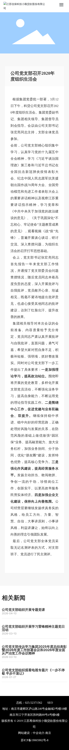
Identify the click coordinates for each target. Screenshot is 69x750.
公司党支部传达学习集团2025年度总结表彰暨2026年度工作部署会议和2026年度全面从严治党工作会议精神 (34, 650)
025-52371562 (33, 702)
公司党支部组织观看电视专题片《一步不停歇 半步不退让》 (33, 671)
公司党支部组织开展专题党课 (23, 610)
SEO (50, 702)
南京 (48, 732)
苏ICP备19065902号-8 (34, 740)
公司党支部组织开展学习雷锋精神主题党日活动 (33, 628)
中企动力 (39, 732)
